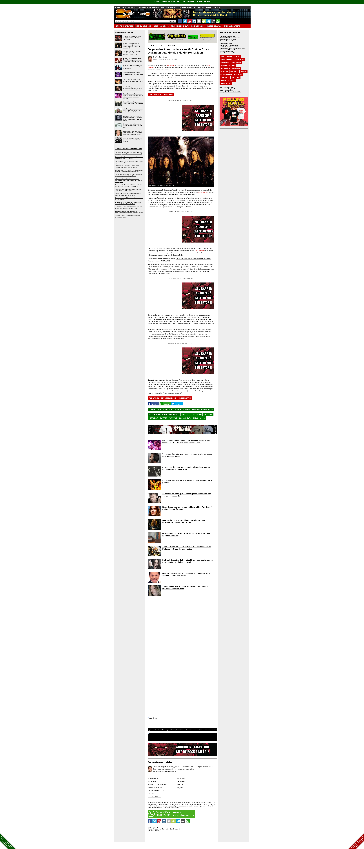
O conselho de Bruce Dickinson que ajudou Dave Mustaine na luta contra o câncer (183, 521)
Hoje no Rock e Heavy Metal (229, 45)
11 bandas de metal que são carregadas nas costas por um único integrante (186, 495)
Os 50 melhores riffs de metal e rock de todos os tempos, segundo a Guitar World (132, 52)
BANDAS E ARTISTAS (232, 26)
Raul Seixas (224, 77)
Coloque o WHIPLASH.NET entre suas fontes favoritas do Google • (201, 409)
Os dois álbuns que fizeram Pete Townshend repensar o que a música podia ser (128, 175)
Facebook (208, 414)
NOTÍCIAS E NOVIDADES (124, 26)
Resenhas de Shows (226, 51)
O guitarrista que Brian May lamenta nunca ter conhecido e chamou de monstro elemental (132, 88)
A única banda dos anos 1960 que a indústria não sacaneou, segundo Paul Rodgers (128, 185)
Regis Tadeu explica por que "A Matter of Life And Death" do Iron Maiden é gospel (187, 508)
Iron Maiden (151, 46)
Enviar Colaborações (226, 90)
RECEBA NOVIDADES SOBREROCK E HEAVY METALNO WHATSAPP (7, 842)
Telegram (197, 414)
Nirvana (244, 71)
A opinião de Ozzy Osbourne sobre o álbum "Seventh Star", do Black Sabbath (128, 203)
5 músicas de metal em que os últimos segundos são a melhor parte (132, 125)
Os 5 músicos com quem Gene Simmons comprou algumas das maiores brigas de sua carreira (132, 132)
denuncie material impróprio (195, 806)
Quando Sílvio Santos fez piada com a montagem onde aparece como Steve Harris (186, 574)
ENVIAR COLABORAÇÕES (149, 7)
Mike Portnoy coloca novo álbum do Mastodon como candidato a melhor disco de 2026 (133, 110)
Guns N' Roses (239, 59)
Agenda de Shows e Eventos (229, 46)
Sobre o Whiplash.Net (227, 87)
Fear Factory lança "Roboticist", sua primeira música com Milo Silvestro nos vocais (128, 207)
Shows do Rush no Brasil (228, 40)
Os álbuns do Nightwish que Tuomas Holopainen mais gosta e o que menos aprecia (129, 211)
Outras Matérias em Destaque (128, 149)
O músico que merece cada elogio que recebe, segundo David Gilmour (129, 162)
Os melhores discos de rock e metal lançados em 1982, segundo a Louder (186, 534)
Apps (202, 418)
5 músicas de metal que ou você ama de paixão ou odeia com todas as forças (187, 455)
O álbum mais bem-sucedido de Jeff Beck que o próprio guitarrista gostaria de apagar (129, 170)
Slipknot (231, 80)
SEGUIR (201, 7)
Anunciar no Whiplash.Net (228, 89)
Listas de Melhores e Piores (228, 53)
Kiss (233, 65)
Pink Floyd (238, 74)
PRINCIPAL (181, 778)
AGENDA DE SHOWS (143, 26)
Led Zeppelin (225, 68)
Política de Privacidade (171, 807)
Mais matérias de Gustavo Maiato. (164, 771)
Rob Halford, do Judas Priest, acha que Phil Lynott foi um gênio (133, 80)
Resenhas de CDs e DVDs (228, 49)
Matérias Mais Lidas (124, 32)
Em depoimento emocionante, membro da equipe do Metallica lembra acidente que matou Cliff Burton (132, 118)
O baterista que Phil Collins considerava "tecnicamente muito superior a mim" (127, 166)
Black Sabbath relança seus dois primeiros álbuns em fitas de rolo (133, 102)
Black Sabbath (226, 59)
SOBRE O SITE (120, 7)
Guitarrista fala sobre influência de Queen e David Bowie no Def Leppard (128, 189)
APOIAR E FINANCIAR (187, 7)
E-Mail (195, 418)
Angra (229, 56)
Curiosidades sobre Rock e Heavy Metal (232, 48)
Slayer (223, 80)
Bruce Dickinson (162, 46)
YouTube (173, 418)
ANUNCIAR (132, 7)
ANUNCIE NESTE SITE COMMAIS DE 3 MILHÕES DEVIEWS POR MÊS (357, 842)
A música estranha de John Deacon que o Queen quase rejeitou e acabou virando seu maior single (132, 46)
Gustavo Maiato (161, 57)
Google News (185, 418)
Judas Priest (225, 65)
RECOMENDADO (183, 781)
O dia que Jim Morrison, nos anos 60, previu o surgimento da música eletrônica (129, 157)
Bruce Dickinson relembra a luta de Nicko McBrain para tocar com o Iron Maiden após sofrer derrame (133, 96)
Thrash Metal (225, 83)
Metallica (224, 71)
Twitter (163, 418)
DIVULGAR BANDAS (168, 7)
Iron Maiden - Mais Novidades (161, 95)
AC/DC (222, 56)
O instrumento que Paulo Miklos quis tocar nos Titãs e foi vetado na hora (132, 139)
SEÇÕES (213, 26)
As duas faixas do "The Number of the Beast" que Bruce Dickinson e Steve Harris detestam (186, 548)
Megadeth (236, 68)
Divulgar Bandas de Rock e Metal (230, 92)
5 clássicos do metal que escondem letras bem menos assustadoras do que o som (186, 468)
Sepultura (236, 77)
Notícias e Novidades (226, 43)
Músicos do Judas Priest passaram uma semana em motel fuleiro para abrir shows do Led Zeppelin (128, 180)
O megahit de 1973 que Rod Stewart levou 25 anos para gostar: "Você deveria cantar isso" (128, 153)
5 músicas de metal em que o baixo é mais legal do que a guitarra (187, 481)
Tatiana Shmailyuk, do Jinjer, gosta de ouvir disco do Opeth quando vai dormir (128, 194)
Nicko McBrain (173, 46)
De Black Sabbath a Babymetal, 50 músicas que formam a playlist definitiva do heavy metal (187, 561)
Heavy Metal (225, 62)
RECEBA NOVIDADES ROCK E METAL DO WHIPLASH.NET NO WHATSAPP (182, 2)
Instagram (153, 418)
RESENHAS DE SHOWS (180, 26)
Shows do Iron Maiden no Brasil (230, 37)
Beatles (237, 56)
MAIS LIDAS (181, 784)
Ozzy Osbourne (226, 74)
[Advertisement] (164, 229)
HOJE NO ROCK (197, 26)
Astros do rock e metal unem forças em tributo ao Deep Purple (133, 73)
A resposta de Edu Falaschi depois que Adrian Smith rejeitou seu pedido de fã (185, 588)
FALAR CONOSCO (213, 7)
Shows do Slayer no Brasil (228, 39)
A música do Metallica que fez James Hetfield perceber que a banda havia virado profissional (132, 60)
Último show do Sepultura (228, 36)
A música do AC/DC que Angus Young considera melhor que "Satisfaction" (132, 37)
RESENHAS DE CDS (161, 26)
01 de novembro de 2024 (169, 59)
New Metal (234, 71)
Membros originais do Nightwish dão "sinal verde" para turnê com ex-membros (133, 67)
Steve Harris (202, 192)
